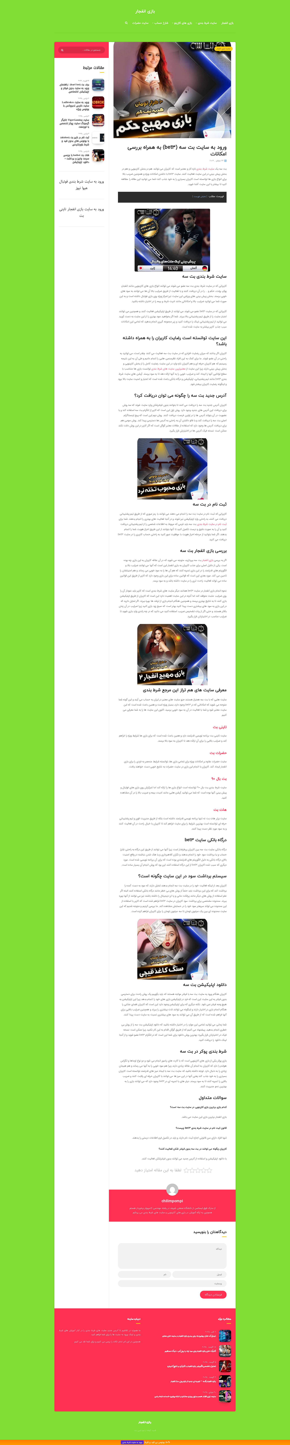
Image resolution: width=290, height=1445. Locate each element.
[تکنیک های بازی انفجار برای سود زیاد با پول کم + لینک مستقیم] (225, 1351)
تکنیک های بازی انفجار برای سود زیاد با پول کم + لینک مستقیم (190, 1351)
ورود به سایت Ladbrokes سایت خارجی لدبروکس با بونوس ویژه (75, 106)
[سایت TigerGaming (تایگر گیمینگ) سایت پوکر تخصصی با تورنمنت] (98, 120)
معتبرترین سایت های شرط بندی (168, 369)
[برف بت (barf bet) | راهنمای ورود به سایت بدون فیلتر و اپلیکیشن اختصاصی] (98, 85)
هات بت (220, 809)
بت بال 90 (219, 778)
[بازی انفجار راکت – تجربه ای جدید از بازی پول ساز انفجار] (225, 1381)
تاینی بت (220, 727)
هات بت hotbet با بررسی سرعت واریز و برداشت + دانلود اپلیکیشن (76, 158)
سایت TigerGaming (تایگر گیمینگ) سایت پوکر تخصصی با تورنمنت (74, 123)
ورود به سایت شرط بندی (132, 1442)
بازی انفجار (145, 11)
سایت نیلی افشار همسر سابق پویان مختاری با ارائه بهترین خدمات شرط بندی (185, 1396)
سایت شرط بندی (207, 23)
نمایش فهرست (200, 196)
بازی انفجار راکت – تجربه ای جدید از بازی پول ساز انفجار (193, 1381)
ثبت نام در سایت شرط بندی (212, 524)
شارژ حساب (161, 23)
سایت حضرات (140, 23)
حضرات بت (218, 753)
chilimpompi (172, 1201)
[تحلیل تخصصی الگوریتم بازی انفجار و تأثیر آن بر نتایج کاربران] (225, 1366)
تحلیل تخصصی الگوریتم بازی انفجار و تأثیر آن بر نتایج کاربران (191, 1366)
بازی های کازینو (183, 23)
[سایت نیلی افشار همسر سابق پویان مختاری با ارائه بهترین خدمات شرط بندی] (225, 1396)
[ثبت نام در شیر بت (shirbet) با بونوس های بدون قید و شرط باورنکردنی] (98, 138)
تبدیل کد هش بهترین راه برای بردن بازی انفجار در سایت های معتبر (189, 1336)
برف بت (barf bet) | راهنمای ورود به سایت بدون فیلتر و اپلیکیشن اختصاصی (74, 88)
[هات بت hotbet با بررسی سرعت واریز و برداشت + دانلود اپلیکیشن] (98, 155)
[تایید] (62, 50)
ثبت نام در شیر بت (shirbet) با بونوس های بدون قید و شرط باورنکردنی (74, 141)
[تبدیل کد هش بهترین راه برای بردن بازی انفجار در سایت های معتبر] (225, 1336)
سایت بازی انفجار (223, 48)
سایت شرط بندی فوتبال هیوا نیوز (76, 184)
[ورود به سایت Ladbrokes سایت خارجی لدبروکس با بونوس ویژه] (98, 102)
